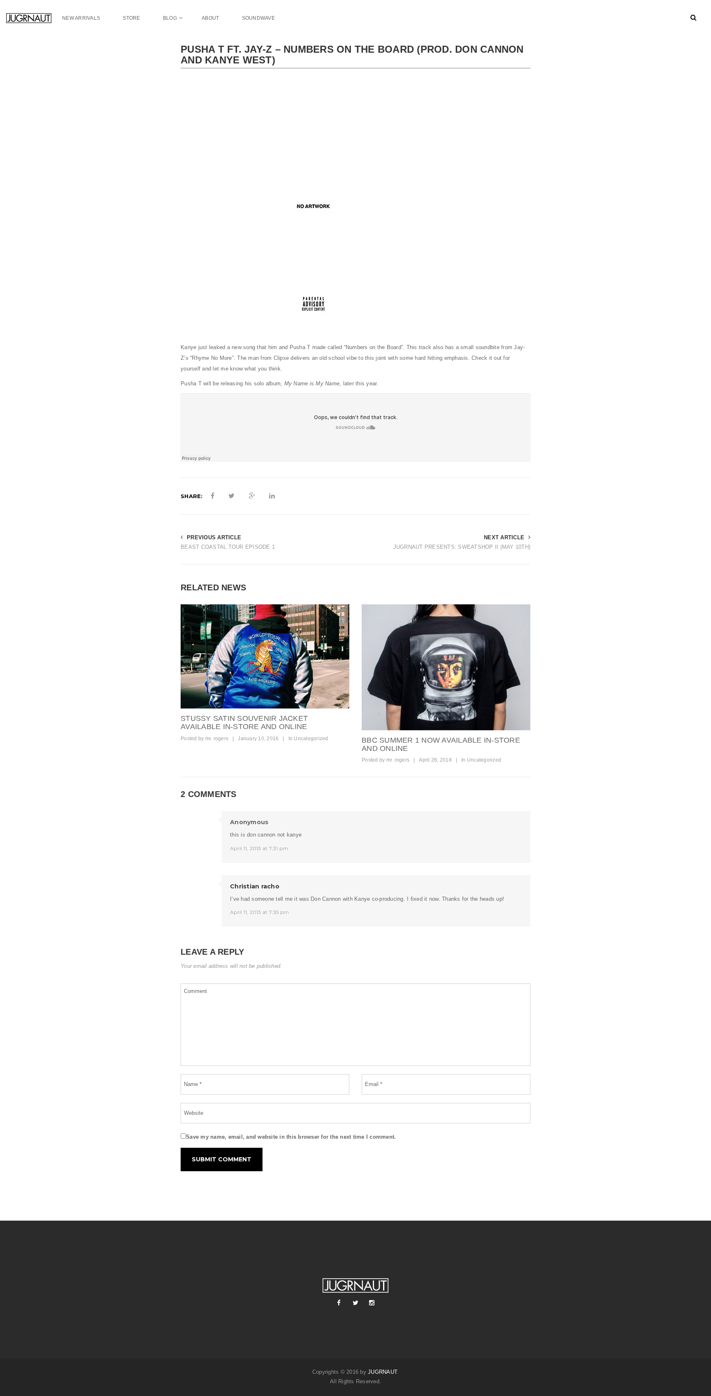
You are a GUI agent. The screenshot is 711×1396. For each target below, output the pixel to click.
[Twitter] (355, 1303)
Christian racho (254, 886)
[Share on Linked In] (272, 496)
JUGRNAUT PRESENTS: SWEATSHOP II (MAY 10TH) (461, 547)
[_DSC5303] (446, 667)
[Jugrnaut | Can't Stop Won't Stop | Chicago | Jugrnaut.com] (34, 18)
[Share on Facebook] (212, 496)
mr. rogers (217, 738)
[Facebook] (339, 1303)
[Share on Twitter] (231, 496)
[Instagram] (372, 1303)
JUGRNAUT (382, 1372)
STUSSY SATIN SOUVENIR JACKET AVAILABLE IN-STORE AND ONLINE (244, 722)
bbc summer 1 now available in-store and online (441, 744)
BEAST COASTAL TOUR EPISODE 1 (228, 547)
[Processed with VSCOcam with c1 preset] (265, 656)
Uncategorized (311, 738)
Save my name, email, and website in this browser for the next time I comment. (291, 1137)
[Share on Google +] (252, 496)
